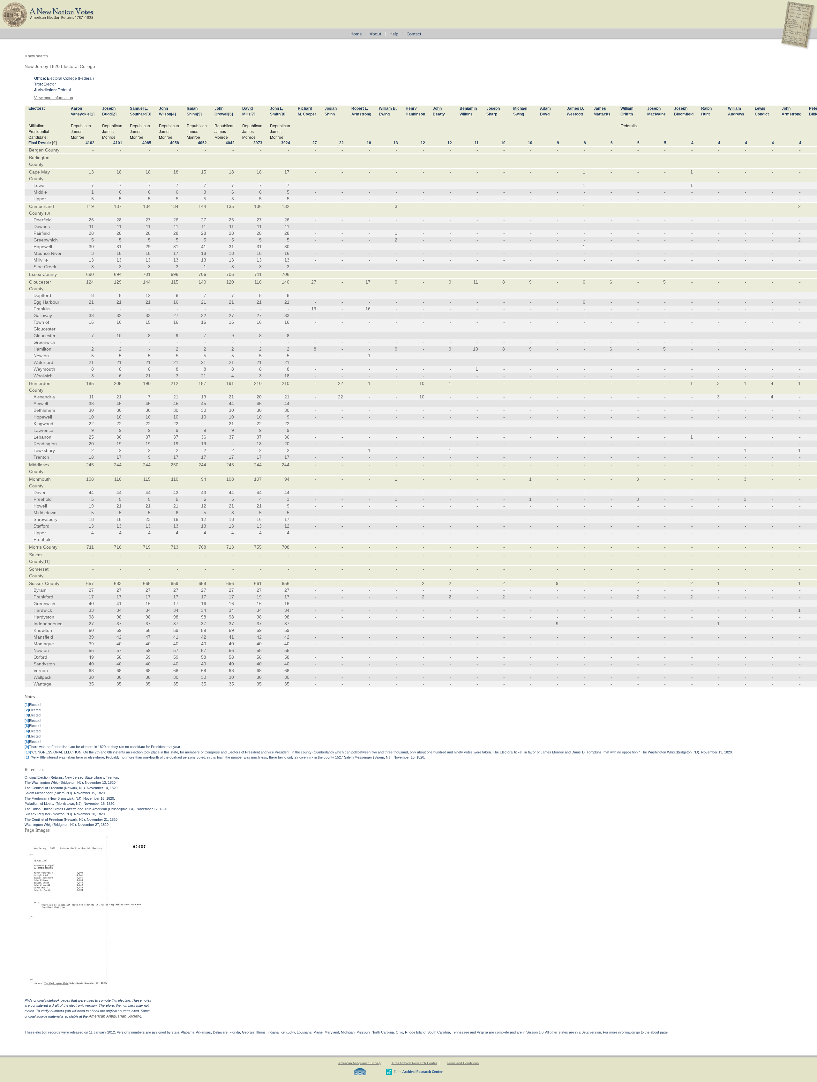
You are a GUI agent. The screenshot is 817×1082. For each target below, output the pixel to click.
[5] (199, 114)
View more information (53, 98)
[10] (46, 213)
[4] (173, 114)
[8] (283, 114)
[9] (54, 143)
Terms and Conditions (463, 1063)
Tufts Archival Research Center (414, 1063)
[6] (230, 114)
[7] (253, 114)
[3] (148, 114)
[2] (114, 114)
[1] (92, 114)
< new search (36, 56)
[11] (46, 562)
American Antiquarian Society (114, 1016)
